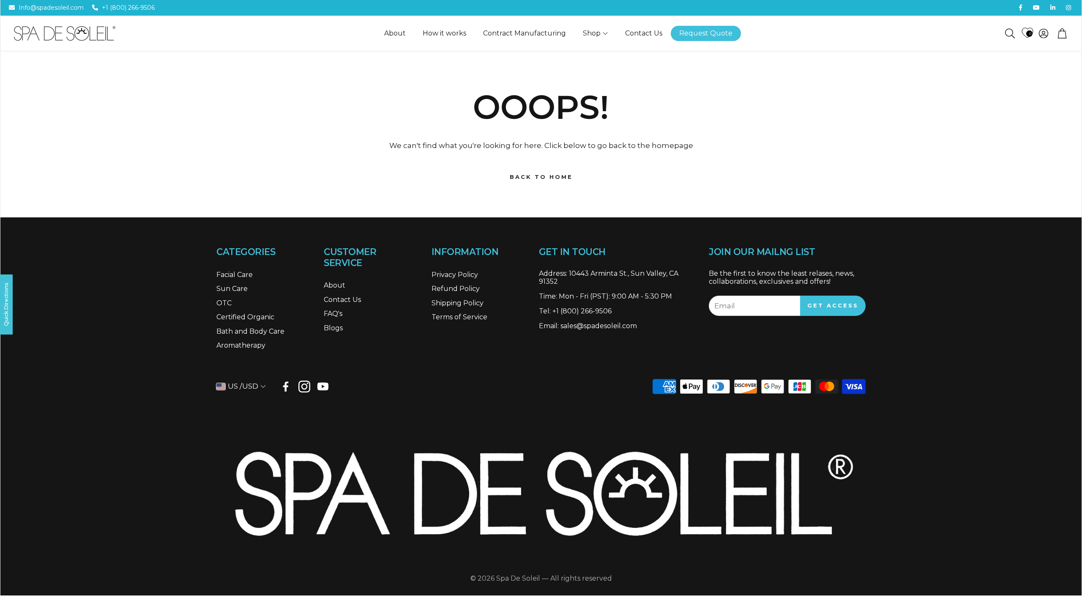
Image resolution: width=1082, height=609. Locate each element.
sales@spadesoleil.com (598, 326)
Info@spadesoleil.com (51, 7)
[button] (1009, 33)
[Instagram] (304, 386)
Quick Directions (6, 304)
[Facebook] (286, 386)
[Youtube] (323, 386)
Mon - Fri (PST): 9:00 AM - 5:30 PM (615, 296)
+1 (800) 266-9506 (128, 7)
